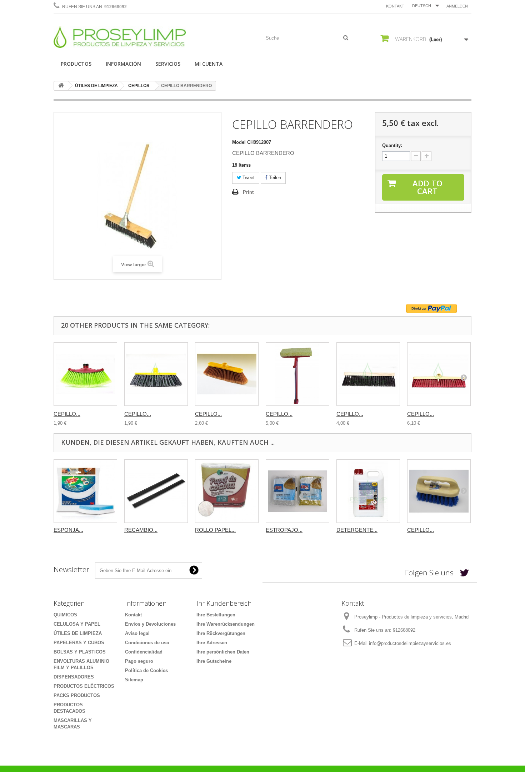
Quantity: (392, 145)
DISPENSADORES (74, 677)
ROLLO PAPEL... (215, 530)
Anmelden (457, 6)
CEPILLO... (67, 414)
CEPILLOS (138, 85)
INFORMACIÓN (123, 63)
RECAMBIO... (141, 530)
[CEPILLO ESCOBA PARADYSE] (227, 374)
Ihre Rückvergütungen (220, 633)
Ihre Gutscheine (213, 661)
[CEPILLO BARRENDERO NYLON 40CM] (439, 374)
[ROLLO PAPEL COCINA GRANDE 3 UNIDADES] (227, 491)
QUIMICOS (65, 614)
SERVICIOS (167, 63)
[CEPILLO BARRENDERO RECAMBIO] (368, 374)
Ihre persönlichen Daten (222, 652)
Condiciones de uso (147, 642)
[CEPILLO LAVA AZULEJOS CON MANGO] (297, 374)
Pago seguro (139, 661)
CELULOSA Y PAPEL (77, 624)
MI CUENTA (208, 63)
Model (239, 142)
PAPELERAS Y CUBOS (79, 642)
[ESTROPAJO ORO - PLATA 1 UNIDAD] (297, 491)
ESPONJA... (68, 530)
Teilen (274, 177)
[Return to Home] (61, 85)
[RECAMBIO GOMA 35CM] (156, 491)
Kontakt (395, 6)
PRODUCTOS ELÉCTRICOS (84, 686)
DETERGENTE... (357, 530)
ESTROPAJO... (284, 530)
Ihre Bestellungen (215, 614)
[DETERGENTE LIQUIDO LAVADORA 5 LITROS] (368, 491)
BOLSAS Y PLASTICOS (80, 652)
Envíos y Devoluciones (150, 624)
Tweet (248, 177)
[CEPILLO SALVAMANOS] (439, 491)
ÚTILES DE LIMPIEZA (96, 85)
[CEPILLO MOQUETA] (156, 374)
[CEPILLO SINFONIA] (85, 374)
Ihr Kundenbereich (223, 603)
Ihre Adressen (211, 642)
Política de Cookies (146, 670)
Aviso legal (137, 633)
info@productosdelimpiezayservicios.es (410, 643)
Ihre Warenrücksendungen (225, 624)
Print (248, 192)
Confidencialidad (143, 652)
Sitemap (134, 679)
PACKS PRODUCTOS (77, 695)
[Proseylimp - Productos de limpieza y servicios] (120, 37)
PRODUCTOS (76, 63)
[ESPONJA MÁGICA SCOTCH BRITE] (85, 491)
